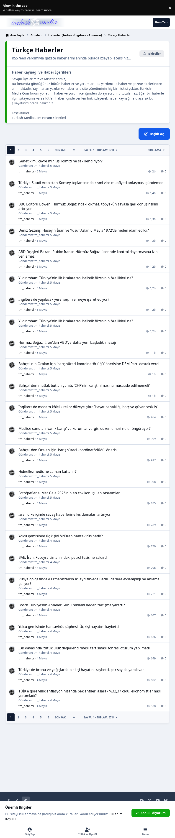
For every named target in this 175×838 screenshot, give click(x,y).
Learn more (9, 8)
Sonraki (60, 150)
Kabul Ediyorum (153, 813)
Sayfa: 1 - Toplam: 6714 (99, 150)
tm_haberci (41, 166)
